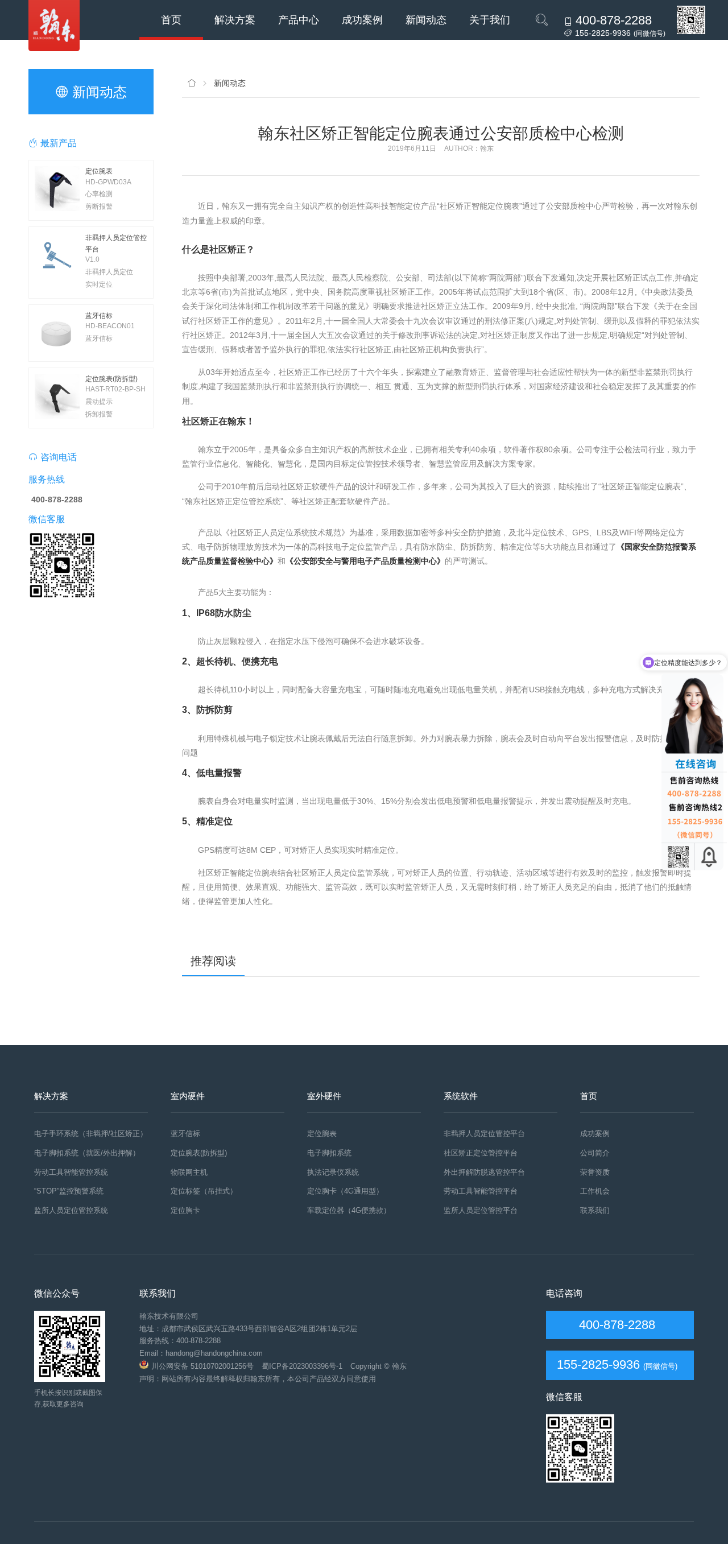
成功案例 (362, 20)
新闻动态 (426, 20)
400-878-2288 (615, 1325)
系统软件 (461, 1096)
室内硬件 (188, 1096)
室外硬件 (324, 1096)
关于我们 (489, 20)
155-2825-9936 (598, 1364)
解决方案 (234, 20)
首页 (171, 20)
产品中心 (298, 20)
